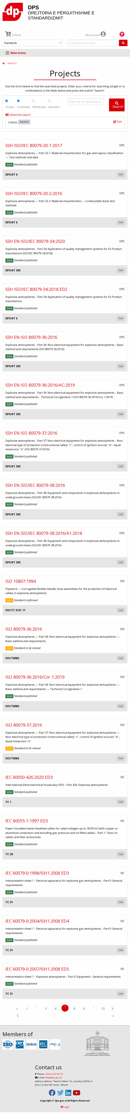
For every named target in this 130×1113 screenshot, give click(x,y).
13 (103, 1009)
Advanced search (20, 115)
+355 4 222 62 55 (54, 1073)
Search (118, 106)
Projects (12, 63)
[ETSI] (55, 1044)
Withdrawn (39, 107)
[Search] (123, 43)
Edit (119, 122)
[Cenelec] (32, 1044)
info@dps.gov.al (53, 1077)
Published (23, 107)
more (121, 174)
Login (66, 1106)
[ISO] (8, 1044)
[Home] (4, 63)
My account (93, 35)
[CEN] (20, 1044)
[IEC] (43, 1044)
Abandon (54, 107)
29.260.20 (25, 122)
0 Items (16, 35)
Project (9, 107)
